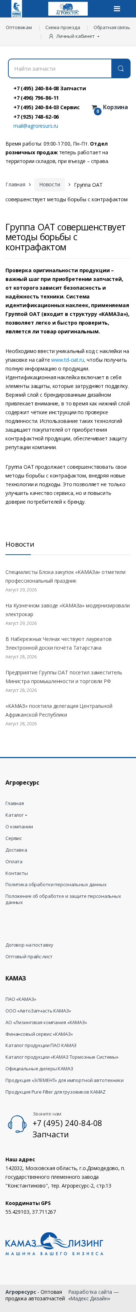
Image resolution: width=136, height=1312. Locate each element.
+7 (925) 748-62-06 (36, 116)
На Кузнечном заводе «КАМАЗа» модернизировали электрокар (67, 610)
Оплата (13, 862)
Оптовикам (19, 27)
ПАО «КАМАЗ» (20, 999)
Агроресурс (20, 1291)
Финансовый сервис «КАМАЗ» (39, 1034)
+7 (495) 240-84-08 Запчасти (49, 88)
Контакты (16, 873)
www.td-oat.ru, (68, 359)
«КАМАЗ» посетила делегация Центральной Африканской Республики (58, 710)
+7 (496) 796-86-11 (36, 97)
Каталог (14, 815)
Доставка (16, 850)
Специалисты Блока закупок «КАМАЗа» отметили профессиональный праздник (65, 576)
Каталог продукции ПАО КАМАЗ (41, 1045)
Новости (49, 184)
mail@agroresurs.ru (35, 125)
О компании (19, 827)
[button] (74, 36)
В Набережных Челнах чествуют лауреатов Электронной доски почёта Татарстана (58, 643)
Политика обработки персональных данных (56, 884)
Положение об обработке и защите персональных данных (63, 899)
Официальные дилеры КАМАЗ (39, 1069)
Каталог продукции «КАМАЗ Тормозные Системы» (62, 1057)
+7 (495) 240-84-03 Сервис (46, 107)
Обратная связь (112, 27)
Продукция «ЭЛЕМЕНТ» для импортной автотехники (64, 1080)
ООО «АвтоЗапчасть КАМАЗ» (38, 1011)
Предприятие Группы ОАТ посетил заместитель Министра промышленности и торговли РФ (63, 677)
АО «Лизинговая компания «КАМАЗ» (46, 1022)
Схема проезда (62, 27)
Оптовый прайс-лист (28, 957)
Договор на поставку (29, 945)
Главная (15, 184)
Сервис (13, 838)
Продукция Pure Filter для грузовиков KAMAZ (55, 1092)
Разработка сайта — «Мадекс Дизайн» (93, 1295)
